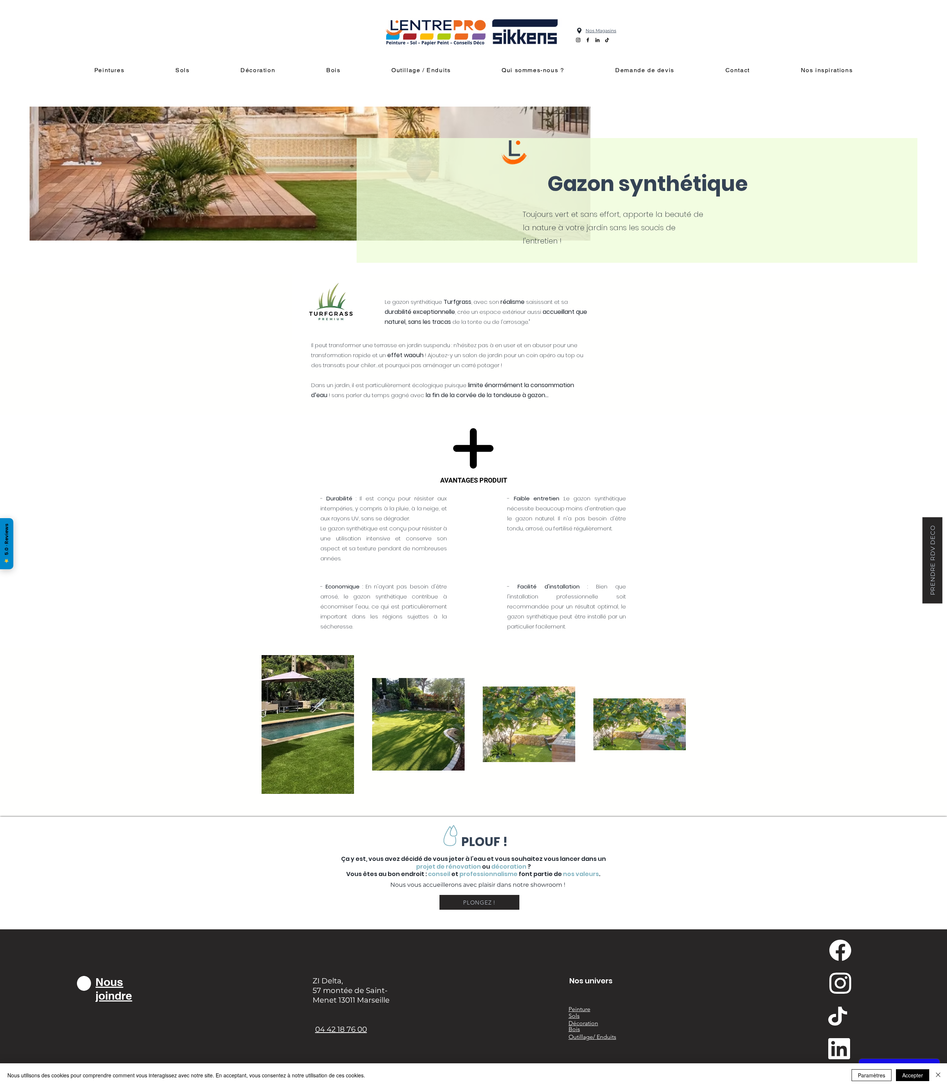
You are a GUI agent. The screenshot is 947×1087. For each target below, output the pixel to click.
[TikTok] (607, 40)
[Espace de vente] (579, 30)
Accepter (912, 1075)
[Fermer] (938, 1075)
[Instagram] (578, 40)
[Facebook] (588, 40)
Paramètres (871, 1075)
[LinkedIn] (597, 40)
